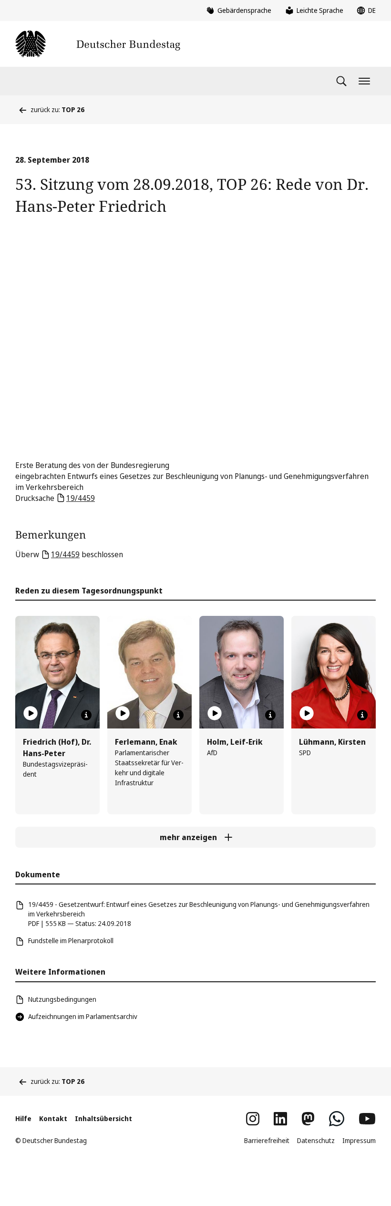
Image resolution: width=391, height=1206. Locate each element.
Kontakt (53, 1118)
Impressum (359, 1140)
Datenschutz (316, 1140)
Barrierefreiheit (266, 1140)
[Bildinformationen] (86, 715)
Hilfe (23, 1118)
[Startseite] (97, 44)
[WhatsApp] (336, 1118)
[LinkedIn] (280, 1118)
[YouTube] (367, 1118)
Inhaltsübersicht (103, 1118)
